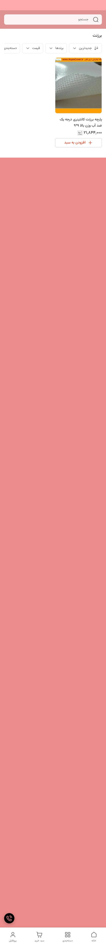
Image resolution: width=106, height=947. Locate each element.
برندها (59, 48)
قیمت (36, 48)
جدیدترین (85, 48)
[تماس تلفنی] (9, 918)
